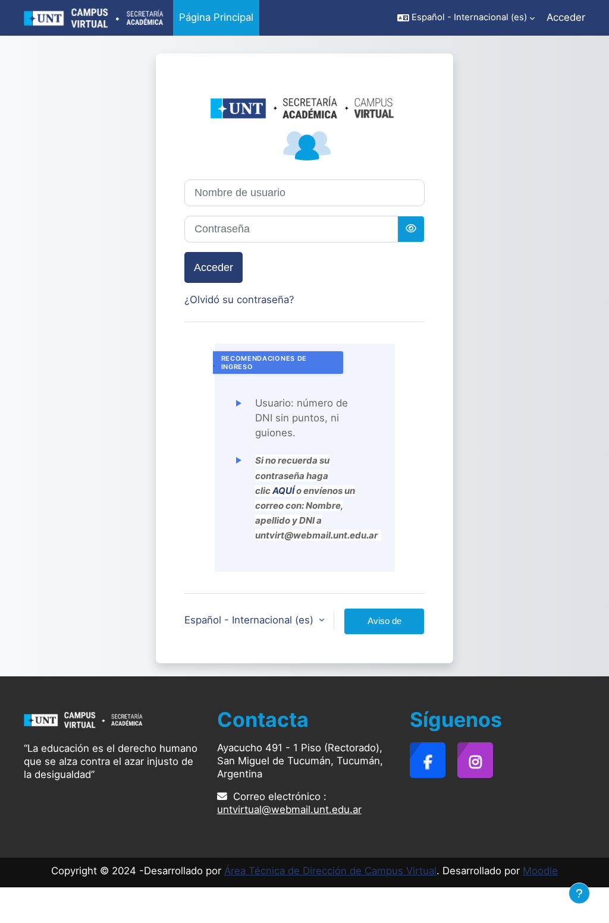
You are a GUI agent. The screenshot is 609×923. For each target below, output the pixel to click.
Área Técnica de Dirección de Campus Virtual (330, 871)
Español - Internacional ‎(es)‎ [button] (250, 620)
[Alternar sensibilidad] (411, 229)
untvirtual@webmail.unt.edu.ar (289, 809)
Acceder (566, 17)
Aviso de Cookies (384, 625)
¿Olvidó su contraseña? (239, 299)
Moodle (540, 871)
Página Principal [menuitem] (216, 17)
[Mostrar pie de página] (579, 893)
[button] (466, 18)
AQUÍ (283, 490)
